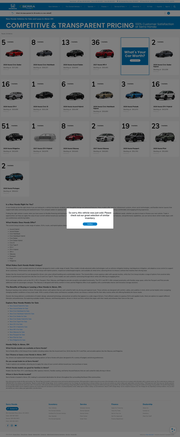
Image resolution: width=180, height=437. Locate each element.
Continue (90, 224)
